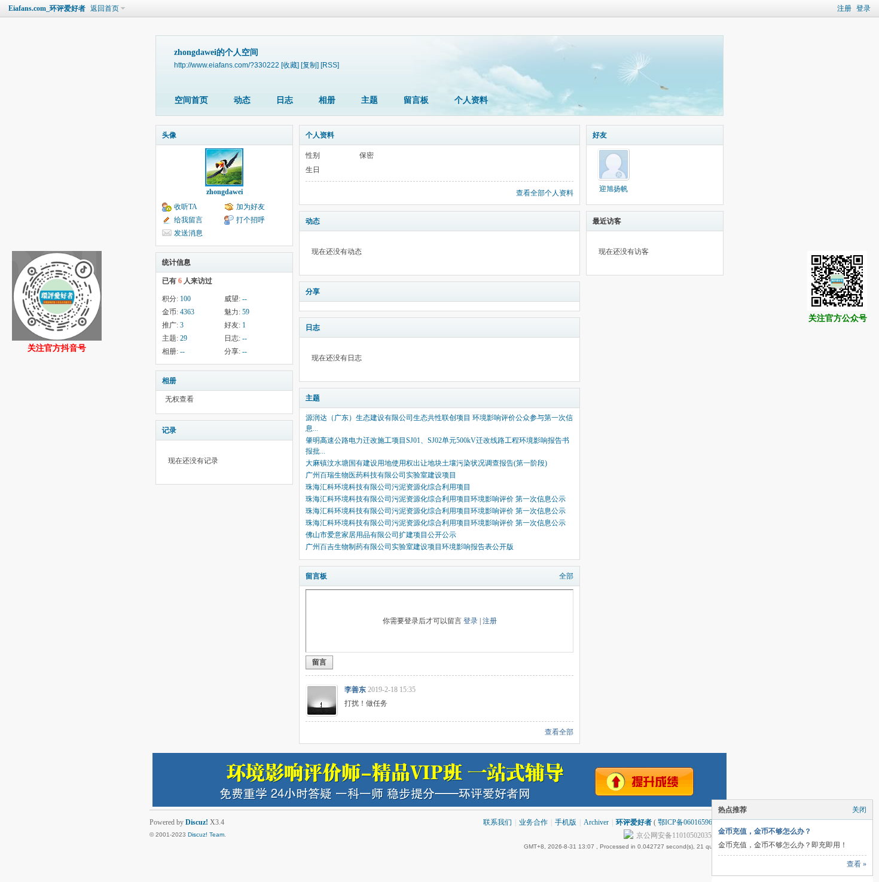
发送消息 (188, 233)
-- (244, 299)
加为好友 (250, 207)
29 (183, 338)
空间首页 (191, 100)
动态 (242, 100)
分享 (313, 291)
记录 (169, 430)
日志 (284, 100)
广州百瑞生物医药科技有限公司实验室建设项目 (381, 475)
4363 (187, 312)
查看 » (856, 864)
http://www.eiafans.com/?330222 (226, 65)
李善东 (355, 689)
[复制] (310, 65)
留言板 (416, 100)
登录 (863, 8)
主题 (369, 100)
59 (245, 312)
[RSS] (330, 65)
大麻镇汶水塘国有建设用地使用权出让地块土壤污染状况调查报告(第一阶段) (426, 463)
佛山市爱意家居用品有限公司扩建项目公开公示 (381, 535)
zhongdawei (224, 192)
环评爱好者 (634, 822)
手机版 (565, 822)
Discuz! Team (206, 834)
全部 (566, 576)
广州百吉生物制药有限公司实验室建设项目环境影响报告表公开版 (410, 547)
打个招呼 (250, 220)
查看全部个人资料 (544, 193)
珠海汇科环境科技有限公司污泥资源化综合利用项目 (388, 487)
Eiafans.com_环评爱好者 (47, 8)
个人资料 (471, 100)
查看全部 (559, 732)
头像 (169, 135)
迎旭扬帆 (613, 189)
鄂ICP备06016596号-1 (691, 822)
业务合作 (533, 822)
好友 (600, 135)
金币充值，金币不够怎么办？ (764, 831)
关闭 (859, 810)
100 (185, 299)
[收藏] (290, 65)
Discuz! (196, 822)
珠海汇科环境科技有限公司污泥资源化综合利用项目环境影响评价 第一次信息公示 (436, 499)
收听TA (185, 207)
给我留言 (188, 220)
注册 (844, 8)
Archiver (596, 822)
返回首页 (104, 8)
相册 (327, 100)
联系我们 (497, 822)
